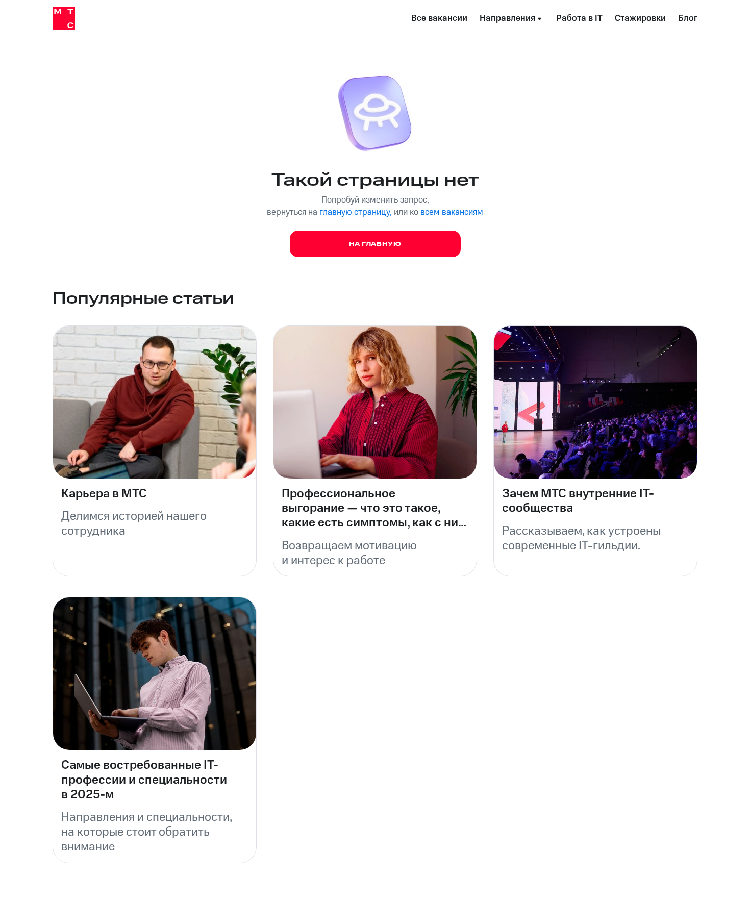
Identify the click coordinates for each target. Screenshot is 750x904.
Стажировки (640, 18)
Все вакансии (439, 18)
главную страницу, (355, 212)
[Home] (64, 18)
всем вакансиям (451, 212)
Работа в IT (579, 18)
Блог (687, 18)
